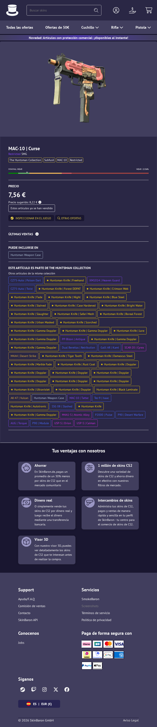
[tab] (78, 235)
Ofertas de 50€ (57, 27)
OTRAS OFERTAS (70, 218)
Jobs (21, 643)
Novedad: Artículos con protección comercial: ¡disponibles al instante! (78, 38)
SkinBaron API (28, 620)
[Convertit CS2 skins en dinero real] (12, 10)
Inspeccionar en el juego (33, 218)
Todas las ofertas (19, 27)
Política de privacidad (96, 620)
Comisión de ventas (31, 606)
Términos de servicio (96, 613)
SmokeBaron (90, 599)
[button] (116, 10)
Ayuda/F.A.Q (26, 599)
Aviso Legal (131, 720)
